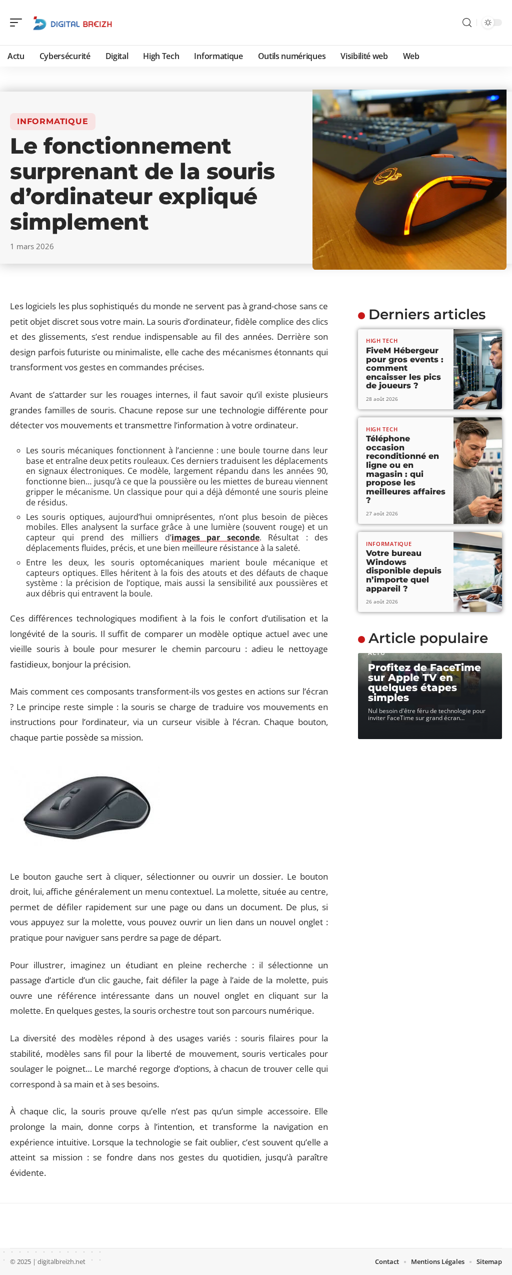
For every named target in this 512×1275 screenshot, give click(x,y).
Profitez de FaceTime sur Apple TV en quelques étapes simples (424, 683)
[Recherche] (467, 23)
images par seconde (216, 537)
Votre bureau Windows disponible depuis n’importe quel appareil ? (404, 570)
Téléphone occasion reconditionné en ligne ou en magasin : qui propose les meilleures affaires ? (406, 469)
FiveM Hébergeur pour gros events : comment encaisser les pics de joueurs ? (405, 368)
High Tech (382, 340)
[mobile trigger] (18, 22)
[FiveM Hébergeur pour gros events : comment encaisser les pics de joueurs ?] (478, 369)
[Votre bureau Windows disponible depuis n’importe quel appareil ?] (478, 572)
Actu (377, 653)
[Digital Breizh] (72, 22)
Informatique (52, 121)
